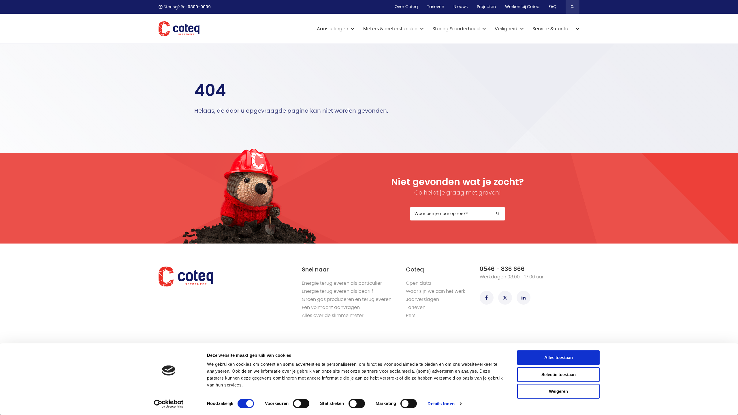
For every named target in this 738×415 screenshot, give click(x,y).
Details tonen (441, 403)
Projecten (486, 7)
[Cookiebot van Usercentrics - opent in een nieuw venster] (169, 403)
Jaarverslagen (422, 299)
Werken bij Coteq (522, 7)
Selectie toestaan (558, 374)
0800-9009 (199, 7)
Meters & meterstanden (390, 29)
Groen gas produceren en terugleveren (346, 299)
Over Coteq (406, 7)
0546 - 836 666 (502, 269)
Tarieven (435, 7)
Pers (410, 315)
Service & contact (552, 29)
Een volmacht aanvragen (331, 307)
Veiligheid (506, 29)
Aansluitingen (332, 29)
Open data (418, 283)
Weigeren (558, 391)
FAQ (552, 7)
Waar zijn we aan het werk (435, 291)
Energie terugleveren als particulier (342, 283)
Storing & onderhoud (456, 29)
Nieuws (460, 7)
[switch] (301, 403)
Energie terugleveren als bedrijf (337, 291)
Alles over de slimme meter (333, 315)
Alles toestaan (558, 357)
